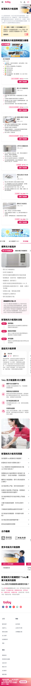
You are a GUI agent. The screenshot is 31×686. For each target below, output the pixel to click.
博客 (3, 643)
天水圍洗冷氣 (9, 590)
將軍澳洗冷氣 (18, 590)
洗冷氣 (6, 588)
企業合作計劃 (19, 628)
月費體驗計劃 (19, 631)
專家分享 (4, 666)
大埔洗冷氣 (14, 592)
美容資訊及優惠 (6, 659)
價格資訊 (4, 655)
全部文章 (4, 663)
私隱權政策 (5, 639)
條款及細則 (5, 631)
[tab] (14, 241)
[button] (7, 250)
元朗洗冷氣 (7, 592)
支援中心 (4, 628)
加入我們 (4, 635)
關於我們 (4, 624)
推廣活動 (4, 674)
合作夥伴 (4, 670)
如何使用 (18, 624)
